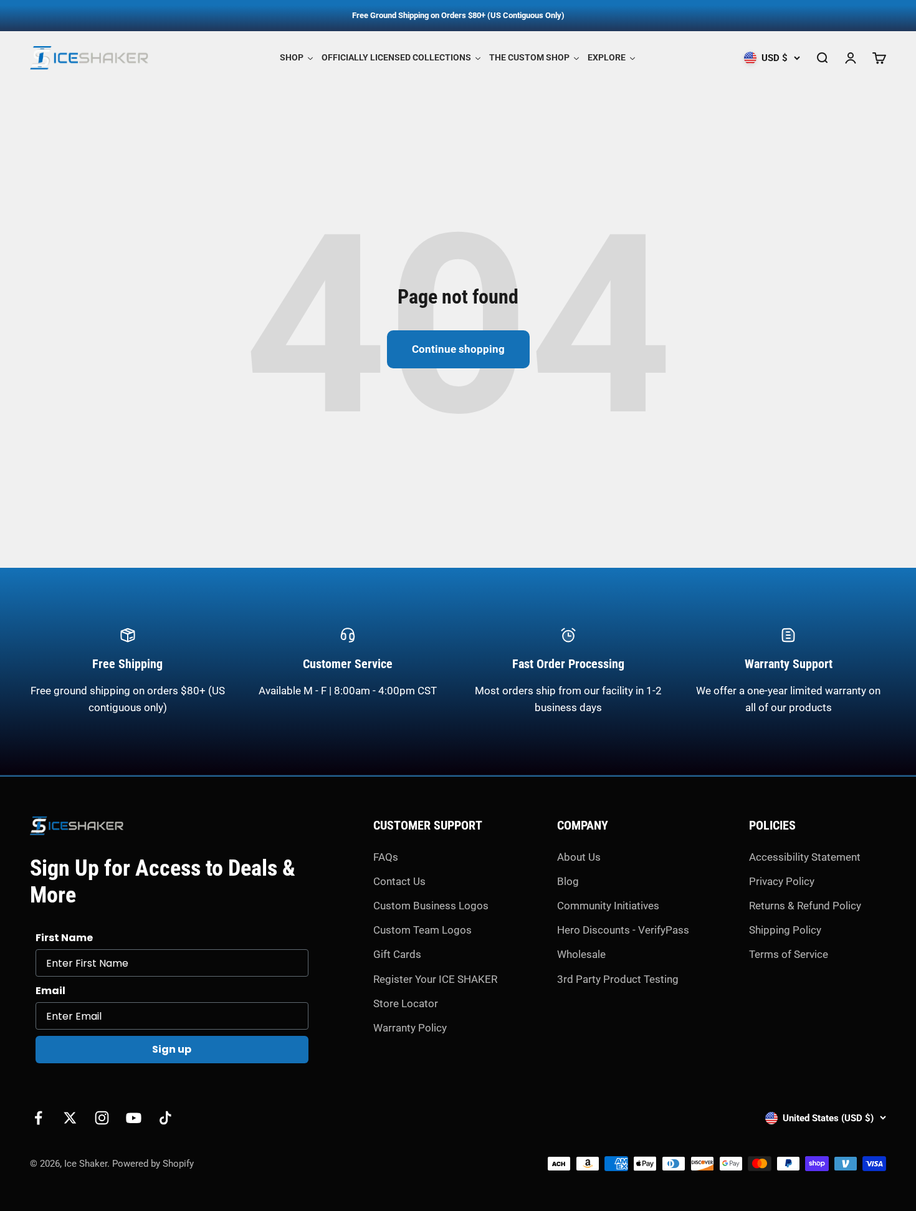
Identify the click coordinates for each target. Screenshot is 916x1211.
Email (50, 991)
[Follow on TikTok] (165, 1117)
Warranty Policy (410, 1028)
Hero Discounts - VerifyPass (623, 930)
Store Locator (405, 1003)
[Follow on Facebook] (38, 1117)
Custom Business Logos (431, 905)
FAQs (385, 857)
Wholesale (581, 954)
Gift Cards (397, 954)
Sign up (171, 1049)
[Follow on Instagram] (101, 1117)
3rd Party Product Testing (618, 979)
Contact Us (399, 881)
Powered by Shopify (153, 1163)
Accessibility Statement (805, 857)
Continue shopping (458, 349)
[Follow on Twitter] (70, 1117)
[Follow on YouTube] (133, 1117)
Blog (568, 881)
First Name (64, 938)
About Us (579, 857)
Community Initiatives (608, 905)
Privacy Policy (781, 881)
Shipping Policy (785, 930)
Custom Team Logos (422, 930)
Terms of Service (788, 954)
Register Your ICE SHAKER (435, 979)
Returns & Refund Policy (805, 905)
